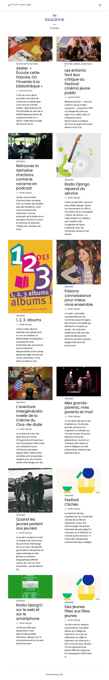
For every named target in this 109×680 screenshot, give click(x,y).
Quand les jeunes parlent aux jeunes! (29, 524)
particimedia (74, 97)
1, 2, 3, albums (28, 320)
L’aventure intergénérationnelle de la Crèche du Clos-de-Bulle (29, 415)
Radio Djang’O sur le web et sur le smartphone (29, 612)
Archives (20, 161)
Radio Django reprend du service (77, 189)
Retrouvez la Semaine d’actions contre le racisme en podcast (27, 177)
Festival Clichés (72, 502)
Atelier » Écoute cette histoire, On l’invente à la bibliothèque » (29, 77)
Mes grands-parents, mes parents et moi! (79, 407)
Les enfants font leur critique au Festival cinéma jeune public (77, 81)
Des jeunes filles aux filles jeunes (77, 611)
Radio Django (26, 192)
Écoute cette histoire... (27, 64)
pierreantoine (26, 90)
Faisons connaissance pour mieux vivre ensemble (79, 297)
